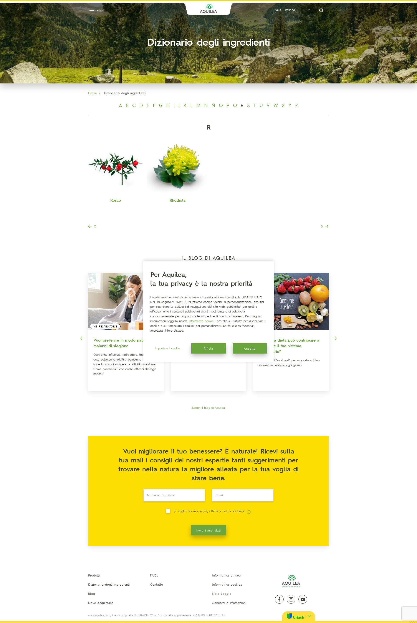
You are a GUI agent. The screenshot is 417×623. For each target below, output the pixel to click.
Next (335, 338)
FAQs (154, 575)
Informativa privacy (227, 575)
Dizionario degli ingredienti (109, 584)
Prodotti (94, 575)
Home (92, 93)
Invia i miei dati (208, 530)
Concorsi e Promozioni (229, 603)
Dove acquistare (100, 603)
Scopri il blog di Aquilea (208, 407)
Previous (82, 338)
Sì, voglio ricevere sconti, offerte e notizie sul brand (210, 511)
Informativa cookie (201, 321)
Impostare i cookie (167, 348)
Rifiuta (208, 348)
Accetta (250, 348)
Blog (91, 593)
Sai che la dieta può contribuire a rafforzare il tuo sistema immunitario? (288, 345)
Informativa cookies (227, 584)
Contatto (156, 584)
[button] (298, 616)
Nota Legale (222, 593)
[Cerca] (321, 10)
